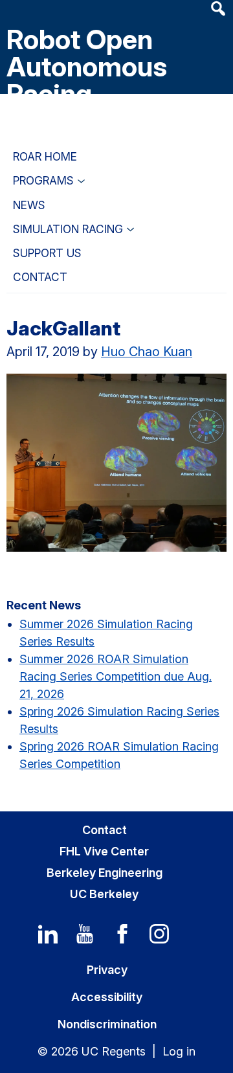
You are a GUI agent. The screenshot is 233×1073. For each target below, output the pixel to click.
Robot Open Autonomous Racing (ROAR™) (86, 80)
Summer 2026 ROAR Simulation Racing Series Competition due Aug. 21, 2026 (115, 676)
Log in (178, 1051)
